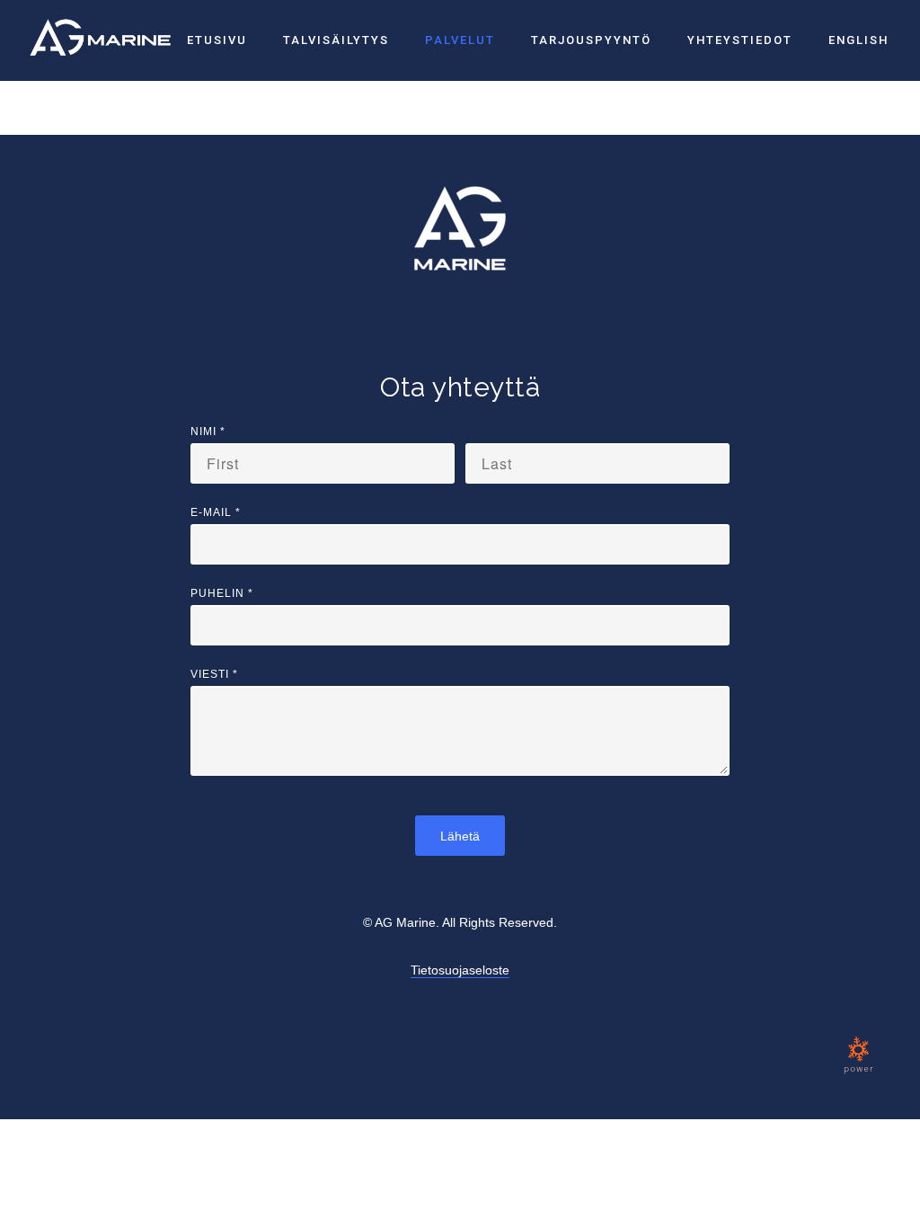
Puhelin (221, 593)
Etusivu (217, 40)
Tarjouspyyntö (591, 40)
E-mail (215, 512)
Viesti (214, 674)
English (858, 40)
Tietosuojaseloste (460, 970)
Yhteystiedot (739, 40)
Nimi (208, 431)
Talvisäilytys (336, 40)
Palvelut (460, 40)
